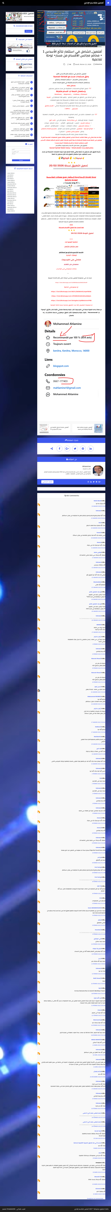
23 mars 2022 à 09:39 (98, 1045)
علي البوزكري (97, 939)
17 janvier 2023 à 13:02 (98, 1089)
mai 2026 (9, 177)
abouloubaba (97, 582)
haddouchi (98, 727)
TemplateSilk (11, 1209)
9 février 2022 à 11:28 (98, 934)
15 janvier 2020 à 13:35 (98, 506)
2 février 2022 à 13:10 (98, 793)
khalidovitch (97, 736)
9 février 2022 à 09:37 (98, 925)
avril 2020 (9, 209)
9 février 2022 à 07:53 (98, 915)
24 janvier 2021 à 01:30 (98, 599)
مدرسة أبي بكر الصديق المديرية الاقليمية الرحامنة (87, 1143)
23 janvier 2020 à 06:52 (98, 518)
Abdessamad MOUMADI (94, 696)
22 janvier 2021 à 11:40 (98, 587)
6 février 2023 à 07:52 (98, 1098)
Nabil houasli (97, 978)
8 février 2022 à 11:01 (98, 853)
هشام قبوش (97, 1071)
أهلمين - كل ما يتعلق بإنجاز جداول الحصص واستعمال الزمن (20, 118)
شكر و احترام (97, 636)
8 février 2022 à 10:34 (98, 823)
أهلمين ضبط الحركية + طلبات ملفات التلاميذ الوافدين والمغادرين (19, 135)
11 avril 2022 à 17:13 (99, 1067)
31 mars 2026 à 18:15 (99, 1194)
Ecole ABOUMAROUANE (94, 908)
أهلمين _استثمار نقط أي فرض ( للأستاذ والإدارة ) (21, 101)
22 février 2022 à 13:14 (98, 1015)
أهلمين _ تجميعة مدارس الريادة (21, 106)
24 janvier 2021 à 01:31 (98, 611)
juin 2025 (9, 189)
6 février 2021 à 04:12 (98, 654)
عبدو (100, 1153)
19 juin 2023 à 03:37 (99, 1138)
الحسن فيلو (98, 686)
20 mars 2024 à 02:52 (98, 1184)
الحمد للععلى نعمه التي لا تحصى (92, 1113)
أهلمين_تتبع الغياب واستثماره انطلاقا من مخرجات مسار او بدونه (20, 129)
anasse (99, 818)
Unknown (98, 510)
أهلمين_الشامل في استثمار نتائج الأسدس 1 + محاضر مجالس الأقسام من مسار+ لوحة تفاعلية (19, 89)
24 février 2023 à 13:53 (98, 1117)
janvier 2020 (10, 211)
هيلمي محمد (97, 552)
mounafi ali (98, 1176)
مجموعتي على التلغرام (71, 264)
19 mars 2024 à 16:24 (99, 1172)
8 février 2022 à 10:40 (98, 843)
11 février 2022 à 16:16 (98, 974)
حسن (99, 958)
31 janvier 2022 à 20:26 (98, 764)
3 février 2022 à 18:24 (98, 813)
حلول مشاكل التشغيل (71, 246)
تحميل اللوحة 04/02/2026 (82, 233)
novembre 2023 (11, 195)
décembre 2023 (11, 193)
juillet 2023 (10, 198)
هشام (99, 857)
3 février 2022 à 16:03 (98, 803)
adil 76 (99, 886)
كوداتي (18, 1209)
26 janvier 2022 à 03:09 (98, 692)
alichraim (98, 1188)
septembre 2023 (11, 197)
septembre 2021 (11, 207)
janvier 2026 (10, 182)
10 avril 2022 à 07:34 (99, 1055)
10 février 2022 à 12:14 (98, 954)
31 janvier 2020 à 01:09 (98, 548)
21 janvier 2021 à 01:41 (98, 567)
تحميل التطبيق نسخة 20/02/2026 (68, 165)
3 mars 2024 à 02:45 (99, 1148)
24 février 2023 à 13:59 (98, 1126)
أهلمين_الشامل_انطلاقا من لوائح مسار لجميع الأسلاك (20, 95)
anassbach (98, 930)
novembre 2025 (11, 184)
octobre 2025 (10, 186)
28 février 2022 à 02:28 (98, 1035)
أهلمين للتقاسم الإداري (94, 3)
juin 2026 (9, 175)
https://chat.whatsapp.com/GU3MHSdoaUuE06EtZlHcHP (71, 282)
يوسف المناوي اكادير (95, 592)
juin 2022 (9, 202)
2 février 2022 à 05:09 (98, 783)
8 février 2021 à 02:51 (98, 668)
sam (100, 522)
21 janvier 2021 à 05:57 (98, 577)
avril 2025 (9, 191)
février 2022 (10, 206)
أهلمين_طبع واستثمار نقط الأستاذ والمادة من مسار (20, 124)
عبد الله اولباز (97, 998)
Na (100, 778)
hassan (99, 542)
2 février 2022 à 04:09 (98, 774)
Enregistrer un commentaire (95, 1198)
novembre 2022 (11, 200)
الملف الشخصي (47, 482)
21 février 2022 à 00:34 (98, 1005)
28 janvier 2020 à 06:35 (98, 538)
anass (99, 1010)
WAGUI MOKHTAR (96, 1039)
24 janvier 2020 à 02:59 (98, 528)
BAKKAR (99, 624)
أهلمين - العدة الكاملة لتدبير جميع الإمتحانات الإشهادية (20, 82)
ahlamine (98, 64)
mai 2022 (9, 204)
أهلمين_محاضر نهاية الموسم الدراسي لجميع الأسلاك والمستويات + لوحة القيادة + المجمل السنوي (19, 112)
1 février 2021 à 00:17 (98, 644)
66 (70, 64)
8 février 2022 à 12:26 (98, 863)
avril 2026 (9, 179)
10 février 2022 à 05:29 (98, 944)
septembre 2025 (11, 188)
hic (100, 898)
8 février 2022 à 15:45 (98, 893)
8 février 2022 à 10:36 (98, 833)
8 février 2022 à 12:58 (98, 872)
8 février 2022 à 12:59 (98, 881)
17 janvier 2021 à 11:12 (98, 557)
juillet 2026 (10, 173)
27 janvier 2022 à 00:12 (98, 722)
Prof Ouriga (98, 867)
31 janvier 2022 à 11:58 (98, 754)
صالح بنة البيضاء (97, 948)
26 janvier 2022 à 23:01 (98, 704)
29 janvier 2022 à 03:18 (98, 744)
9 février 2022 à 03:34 (98, 903)
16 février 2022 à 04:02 (98, 983)
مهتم (99, 920)
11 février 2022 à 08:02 (98, 964)
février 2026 (10, 180)
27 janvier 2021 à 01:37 (98, 632)
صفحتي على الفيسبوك (71, 259)
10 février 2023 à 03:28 (98, 1108)
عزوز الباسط (98, 1131)
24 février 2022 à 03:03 (98, 1025)
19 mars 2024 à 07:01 (99, 1158)
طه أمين (98, 748)
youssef (99, 532)
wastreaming (97, 1020)
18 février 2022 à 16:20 (98, 993)
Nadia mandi (97, 501)
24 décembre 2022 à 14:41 (97, 1077)
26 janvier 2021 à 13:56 (98, 620)
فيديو (79, 158)
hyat (100, 988)
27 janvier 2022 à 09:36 (98, 732)
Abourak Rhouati (96, 658)
